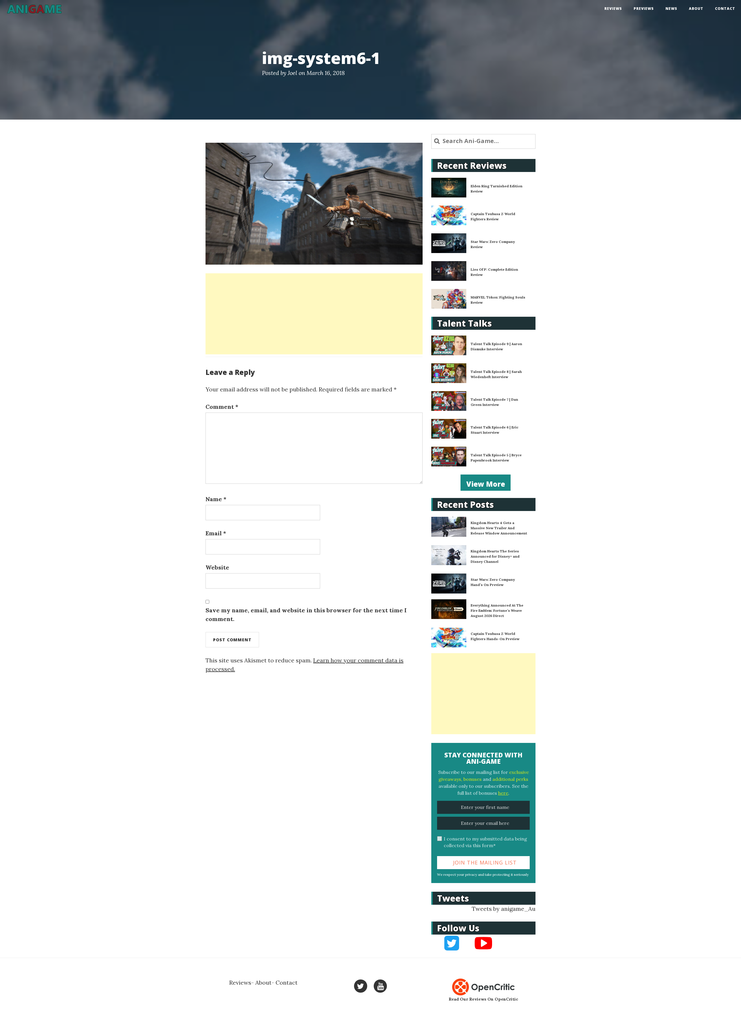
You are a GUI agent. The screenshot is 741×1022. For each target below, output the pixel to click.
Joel (292, 72)
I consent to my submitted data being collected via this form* (485, 842)
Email (216, 533)
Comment (222, 406)
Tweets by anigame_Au (503, 908)
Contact (725, 8)
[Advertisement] (314, 313)
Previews (644, 8)
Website (217, 567)
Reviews (613, 8)
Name (216, 499)
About (696, 8)
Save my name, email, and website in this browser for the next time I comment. (306, 614)
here (503, 793)
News (671, 8)
